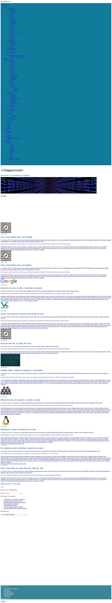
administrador (28, 323)
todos (68, 460)
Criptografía (31, 240)
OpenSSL (44, 248)
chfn (79, 456)
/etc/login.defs (15, 437)
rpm (21, 299)
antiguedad (22, 380)
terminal (16, 249)
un (32, 249)
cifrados (62, 323)
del (56, 246)
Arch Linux (19, 240)
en (63, 246)
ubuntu (29, 249)
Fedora (45, 240)
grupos (41, 325)
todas (65, 460)
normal (100, 325)
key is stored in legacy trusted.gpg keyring (13, 501)
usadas (87, 412)
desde (59, 246)
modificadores (52, 459)
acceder (23, 323)
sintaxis (10, 353)
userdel (99, 412)
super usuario (78, 326)
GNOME (29, 291)
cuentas (86, 380)
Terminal (28, 241)
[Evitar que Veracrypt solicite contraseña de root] (5, 309)
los (9, 248)
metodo (31, 248)
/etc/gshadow (3, 246)
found (77, 409)
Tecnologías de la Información (10, 588)
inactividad (36, 381)
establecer (7, 381)
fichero (34, 325)
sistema (32, 299)
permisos (28, 326)
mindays (104, 381)
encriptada (63, 457)
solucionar (48, 299)
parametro (8, 326)
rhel (19, 299)
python (64, 248)
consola (40, 246)
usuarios (26, 328)
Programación (90, 240)
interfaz (90, 246)
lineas (68, 325)
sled (36, 299)
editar (9, 325)
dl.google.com (95, 296)
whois (36, 249)
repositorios (15, 299)
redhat (70, 248)
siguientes (26, 299)
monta (92, 325)
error (106, 296)
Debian (42, 240)
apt (17, 296)
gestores (24, 297)
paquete (89, 297)
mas (26, 248)
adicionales (38, 456)
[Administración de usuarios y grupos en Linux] (6, 395)
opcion (104, 325)
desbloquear (38, 457)
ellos (16, 325)
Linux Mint (63, 240)
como (34, 246)
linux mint (60, 297)
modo (2, 383)
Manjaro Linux (69, 240)
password (56, 248)
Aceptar (3, 601)
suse (100, 248)
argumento (9, 351)
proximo (34, 383)
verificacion (6, 300)
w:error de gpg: (17, 300)
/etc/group (13, 408)
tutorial (25, 249)
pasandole (18, 326)
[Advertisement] (56, 210)
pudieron (6, 299)
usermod (103, 412)
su (97, 248)
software (39, 299)
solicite (64, 326)
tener (106, 326)
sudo (69, 326)
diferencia (50, 409)
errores (4, 297)
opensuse (48, 248)
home (95, 457)
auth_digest (38, 296)
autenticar (33, 296)
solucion (43, 299)
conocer (92, 323)
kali (93, 246)
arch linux (18, 246)
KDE (37, 291)
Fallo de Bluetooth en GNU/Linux (11, 504)
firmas (17, 297)
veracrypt (31, 328)
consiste (68, 296)
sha (25, 412)
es (69, 246)
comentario (100, 456)
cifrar (22, 246)
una (34, 249)
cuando (108, 323)
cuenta (27, 409)
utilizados (12, 414)
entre (69, 409)
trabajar (75, 383)
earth (100, 296)
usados (91, 412)
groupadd (92, 409)
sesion (13, 460)
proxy (2, 353)
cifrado (58, 323)
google (28, 297)
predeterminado (107, 459)
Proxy (32, 346)
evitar (28, 325)
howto (81, 246)
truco (6, 328)
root (55, 326)
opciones (16, 383)
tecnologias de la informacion (7, 249)
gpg (31, 297)
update (2, 300)
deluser (42, 409)
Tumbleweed (33, 241)
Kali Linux (50, 240)
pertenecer (33, 326)
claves (52, 296)
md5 (28, 248)
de (51, 246)
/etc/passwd (25, 408)
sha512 (92, 248)
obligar (11, 383)
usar (44, 353)
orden (2, 326)
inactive (31, 381)
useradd (95, 412)
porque (101, 297)
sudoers (72, 326)
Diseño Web (6, 590)
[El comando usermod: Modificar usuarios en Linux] (12, 443)
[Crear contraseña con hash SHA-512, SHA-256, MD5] (13, 463)
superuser (83, 326)
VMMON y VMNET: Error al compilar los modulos (15, 502)
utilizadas (7, 414)
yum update (29, 300)
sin (96, 248)
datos (58, 351)
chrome (46, 296)
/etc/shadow (9, 246)
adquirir (33, 323)
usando (22, 328)
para (52, 248)
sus (49, 383)
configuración (86, 323)
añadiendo (39, 323)
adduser (44, 408)
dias (106, 380)
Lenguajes (55, 240)
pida (37, 326)
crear (49, 246)
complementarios (7, 409)
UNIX (41, 241)
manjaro (12, 248)
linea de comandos (39, 411)
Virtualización (7, 596)
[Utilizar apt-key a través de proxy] (6, 339)
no (39, 248)
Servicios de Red (8, 591)
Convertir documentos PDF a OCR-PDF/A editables (15, 508)
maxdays (92, 381)
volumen (35, 328)
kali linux (97, 246)
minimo (108, 381)
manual (22, 248)
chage (53, 380)
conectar (38, 351)
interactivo (47, 381)
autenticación (21, 351)
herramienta (6, 411)
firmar (14, 297)
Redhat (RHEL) (97, 240)
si (94, 248)
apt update (20, 296)
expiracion (70, 457)
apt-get (24, 296)
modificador (46, 459)
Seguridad (103, 240)
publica (2, 299)
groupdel (97, 409)
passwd (90, 459)
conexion (43, 351)
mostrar (5, 383)
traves (32, 353)
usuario (47, 353)
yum (25, 300)
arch (15, 246)
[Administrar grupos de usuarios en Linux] (6, 425)
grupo (38, 325)
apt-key (5, 351)
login (69, 381)
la (99, 246)
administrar (55, 408)
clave (25, 246)
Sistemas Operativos (8, 594)
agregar (60, 408)
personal (99, 459)
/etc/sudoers (17, 323)
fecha (74, 457)
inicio (107, 457)
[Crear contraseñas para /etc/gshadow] (6, 232)
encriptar (66, 246)
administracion (8, 380)
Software (23, 241)
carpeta (72, 456)
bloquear (59, 456)
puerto (5, 353)
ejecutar (12, 325)
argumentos (15, 351)
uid (83, 460)
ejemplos (59, 409)
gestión (20, 381)
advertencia (15, 380)
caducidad (41, 380)
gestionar (81, 409)
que (67, 248)
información (85, 246)
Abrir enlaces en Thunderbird (10, 505)
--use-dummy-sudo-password (7, 323)
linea (101, 246)
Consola (26, 240)
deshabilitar (101, 380)
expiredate (12, 381)
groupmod (102, 409)
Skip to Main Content (5, 1)
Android (15, 240)
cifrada (85, 408)
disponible (89, 296)
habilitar (24, 381)
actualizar (3, 296)
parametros (103, 351)
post (105, 297)
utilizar (51, 353)
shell (24, 460)
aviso (37, 380)
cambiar (46, 380)
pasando (13, 326)
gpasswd (88, 409)
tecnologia (103, 248)
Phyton (85, 240)
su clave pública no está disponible (60, 299)
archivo (54, 323)
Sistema (19, 241)
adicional (33, 456)
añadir (8, 296)
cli (27, 246)
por (61, 248)
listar (67, 381)
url (42, 353)
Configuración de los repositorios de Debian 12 (14, 499)
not (95, 411)
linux (7, 248)
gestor (20, 297)
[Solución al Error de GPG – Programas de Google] (9, 283)
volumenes (40, 328)
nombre (88, 411)
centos (42, 296)
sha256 (88, 248)
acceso (3, 380)
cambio (49, 380)
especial (24, 325)
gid (84, 409)
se (76, 248)
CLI (23, 240)
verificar (11, 300)
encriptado (19, 325)
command (106, 408)
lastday (59, 381)
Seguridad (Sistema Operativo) (80, 316)
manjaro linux (17, 248)
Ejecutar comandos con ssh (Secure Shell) (13, 506)
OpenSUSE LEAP (77, 240)
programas (108, 297)
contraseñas (81, 380)
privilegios (43, 326)
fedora (71, 246)
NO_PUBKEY (77, 297)
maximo (96, 381)
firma (11, 297)
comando (71, 323)
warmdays (104, 383)
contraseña (45, 246)
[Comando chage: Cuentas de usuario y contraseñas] (10, 366)
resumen (74, 248)
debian (54, 246)
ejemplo (54, 409)
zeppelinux (41, 249)
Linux (59, 240)
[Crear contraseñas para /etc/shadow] (6, 260)
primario (15, 412)
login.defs (51, 411)
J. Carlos (4, 240)
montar (95, 325)
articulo (28, 296)
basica (26, 351)
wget (22, 300)
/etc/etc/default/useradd (6, 408)
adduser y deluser (28, 437)
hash (78, 246)
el (61, 246)
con (37, 246)
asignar (34, 380)
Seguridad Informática (9, 593)
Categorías (3, 514)
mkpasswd (36, 248)
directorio (47, 457)
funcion (75, 246)
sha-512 (84, 248)
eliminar (64, 409)
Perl (82, 240)
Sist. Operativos (13, 241)
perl (60, 248)
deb (77, 296)
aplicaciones (13, 296)
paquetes (93, 297)
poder (39, 326)
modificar (79, 411)
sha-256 (80, 248)
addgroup (39, 408)
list (64, 381)
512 (35, 408)
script (57, 326)
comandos (30, 246)
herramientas (12, 411)
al (13, 246)
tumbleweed (21, 249)
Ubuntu (38, 241)
